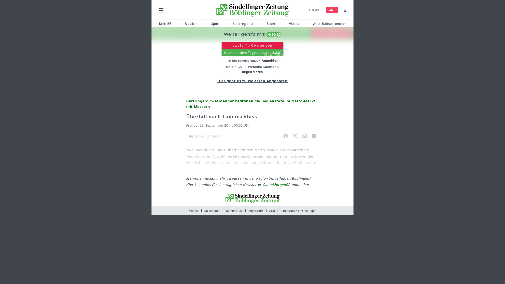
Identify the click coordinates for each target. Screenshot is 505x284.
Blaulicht (191, 23)
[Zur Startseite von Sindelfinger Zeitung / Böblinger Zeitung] (252, 10)
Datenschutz (234, 211)
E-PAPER (314, 10)
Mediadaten (212, 211)
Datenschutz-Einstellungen (298, 211)
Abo (332, 10)
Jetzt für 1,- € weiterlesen (252, 45)
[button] (182, 10)
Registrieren (252, 72)
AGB (272, 211)
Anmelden (270, 61)
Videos (294, 23)
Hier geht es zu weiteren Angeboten (252, 80)
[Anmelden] (345, 10)
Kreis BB (165, 23)
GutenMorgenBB (277, 184)
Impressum (256, 211)
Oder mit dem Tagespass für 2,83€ (253, 53)
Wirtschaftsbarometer (329, 23)
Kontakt (194, 211)
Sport (215, 23)
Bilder (271, 23)
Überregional (243, 23)
